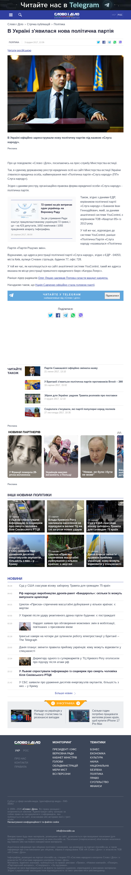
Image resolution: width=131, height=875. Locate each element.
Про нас (20, 758)
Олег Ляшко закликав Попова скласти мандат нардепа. (73, 278)
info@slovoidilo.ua (65, 831)
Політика (59, 24)
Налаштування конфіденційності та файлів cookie (33, 822)
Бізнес (94, 749)
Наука (94, 761)
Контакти (21, 762)
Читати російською (19, 50)
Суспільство (99, 782)
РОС (120, 15)
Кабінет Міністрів (65, 757)
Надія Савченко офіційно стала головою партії (64, 284)
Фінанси (96, 786)
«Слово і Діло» (30, 809)
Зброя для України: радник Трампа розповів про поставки (80, 397)
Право (94, 777)
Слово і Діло (15, 24)
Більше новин (63, 693)
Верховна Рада (63, 753)
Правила (20, 766)
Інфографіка (66, 703)
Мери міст (60, 769)
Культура (96, 757)
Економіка (97, 753)
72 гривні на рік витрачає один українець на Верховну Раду (56, 208)
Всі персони (61, 773)
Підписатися (112, 295)
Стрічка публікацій (38, 24)
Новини (15, 578)
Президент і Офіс (65, 749)
